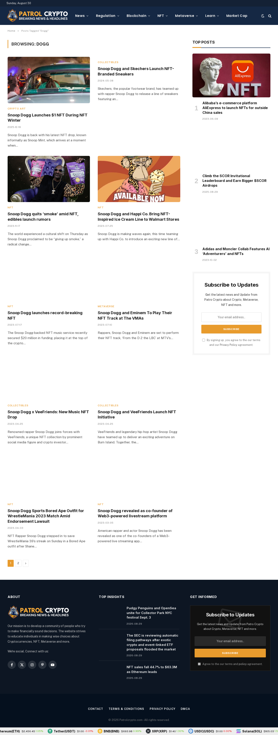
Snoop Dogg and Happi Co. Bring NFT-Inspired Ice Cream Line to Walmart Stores (138, 216)
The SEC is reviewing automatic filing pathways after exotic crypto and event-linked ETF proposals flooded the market (152, 642)
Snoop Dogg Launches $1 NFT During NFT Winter (48, 117)
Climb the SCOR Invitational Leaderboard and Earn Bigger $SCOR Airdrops (234, 181)
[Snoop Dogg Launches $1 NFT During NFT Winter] (49, 80)
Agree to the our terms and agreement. (232, 664)
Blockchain (136, 15)
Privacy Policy (228, 344)
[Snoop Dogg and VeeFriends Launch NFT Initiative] (139, 377)
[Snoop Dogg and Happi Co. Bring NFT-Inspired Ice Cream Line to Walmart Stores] (139, 179)
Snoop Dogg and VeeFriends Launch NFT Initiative (137, 414)
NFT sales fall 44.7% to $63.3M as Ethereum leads (152, 669)
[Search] (269, 16)
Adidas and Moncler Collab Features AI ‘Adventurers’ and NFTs (236, 251)
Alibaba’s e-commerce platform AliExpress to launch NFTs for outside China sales (235, 108)
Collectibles (108, 62)
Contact (95, 708)
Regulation (106, 15)
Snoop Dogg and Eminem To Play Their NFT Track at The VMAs (135, 315)
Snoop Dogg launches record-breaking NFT (45, 315)
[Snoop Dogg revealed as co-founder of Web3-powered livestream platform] (139, 476)
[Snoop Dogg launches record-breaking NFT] (49, 278)
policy (243, 664)
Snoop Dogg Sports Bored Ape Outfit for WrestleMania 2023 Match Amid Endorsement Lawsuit (46, 516)
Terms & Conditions (126, 708)
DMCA (185, 708)
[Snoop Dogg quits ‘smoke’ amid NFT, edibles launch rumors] (49, 179)
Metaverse (184, 15)
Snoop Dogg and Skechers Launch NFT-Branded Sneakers (136, 71)
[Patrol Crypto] (37, 16)
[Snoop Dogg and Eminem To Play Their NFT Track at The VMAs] (139, 278)
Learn (210, 15)
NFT (160, 15)
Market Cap (236, 15)
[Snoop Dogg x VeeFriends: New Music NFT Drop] (49, 377)
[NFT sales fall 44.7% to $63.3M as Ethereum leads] (111, 672)
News (80, 15)
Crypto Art (17, 108)
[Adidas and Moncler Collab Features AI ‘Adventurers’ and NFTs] (231, 221)
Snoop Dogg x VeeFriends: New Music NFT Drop (48, 414)
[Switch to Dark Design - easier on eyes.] (262, 16)
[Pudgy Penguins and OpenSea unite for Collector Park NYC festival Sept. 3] (111, 613)
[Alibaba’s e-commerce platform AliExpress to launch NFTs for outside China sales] (231, 75)
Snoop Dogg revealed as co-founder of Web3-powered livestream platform (135, 513)
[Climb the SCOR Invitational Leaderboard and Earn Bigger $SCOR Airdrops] (231, 148)
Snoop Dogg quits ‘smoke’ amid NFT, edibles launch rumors (43, 216)
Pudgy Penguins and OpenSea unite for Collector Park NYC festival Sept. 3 (151, 612)
